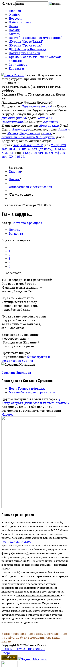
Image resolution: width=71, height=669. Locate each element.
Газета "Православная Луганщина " (35, 38)
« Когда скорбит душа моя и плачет (30, 401)
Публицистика (20, 22)
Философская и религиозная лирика (25, 358)
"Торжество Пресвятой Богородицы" (28, 137)
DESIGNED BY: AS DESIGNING (23, 649)
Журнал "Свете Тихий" (26, 41)
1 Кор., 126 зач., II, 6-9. (38, 153)
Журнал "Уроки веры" (25, 45)
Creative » (61, 403)
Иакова (12, 133)
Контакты (16, 68)
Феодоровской (29, 133)
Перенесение (30, 106)
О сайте (14, 14)
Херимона (50, 122)
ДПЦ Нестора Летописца (27, 49)
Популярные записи (24, 53)
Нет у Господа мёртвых (27, 388)
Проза (13, 26)
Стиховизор (18, 64)
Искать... (8, 3)
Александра (20, 129)
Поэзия (14, 30)
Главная (15, 11)
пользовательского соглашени (37, 595)
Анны (62, 129)
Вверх (6, 653)
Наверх (7, 414)
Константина (49, 125)
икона (46, 106)
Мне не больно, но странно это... (33, 392)
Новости (15, 18)
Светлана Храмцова (27, 223)
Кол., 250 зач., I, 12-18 (28, 145)
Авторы (15, 34)
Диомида (8, 118)
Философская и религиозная (30, 187)
